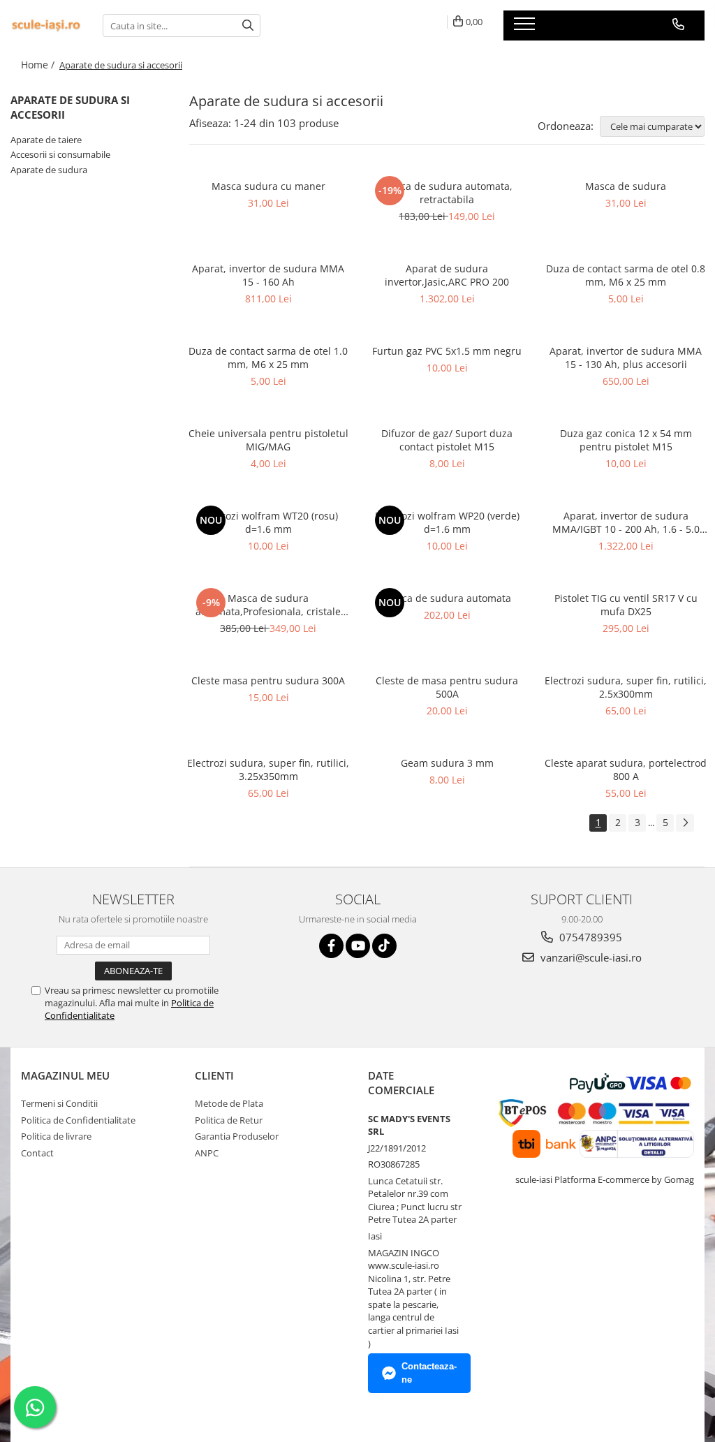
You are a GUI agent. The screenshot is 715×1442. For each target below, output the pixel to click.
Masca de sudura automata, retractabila (447, 192)
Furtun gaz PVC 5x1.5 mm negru (447, 351)
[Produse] (526, 27)
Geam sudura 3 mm (447, 763)
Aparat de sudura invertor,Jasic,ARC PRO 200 (447, 275)
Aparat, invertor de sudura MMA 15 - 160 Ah (268, 275)
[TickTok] (384, 946)
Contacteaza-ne (429, 1373)
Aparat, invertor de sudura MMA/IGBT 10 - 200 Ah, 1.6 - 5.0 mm (626, 522)
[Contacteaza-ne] (678, 24)
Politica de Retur (229, 1120)
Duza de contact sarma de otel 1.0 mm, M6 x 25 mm (268, 357)
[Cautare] (247, 25)
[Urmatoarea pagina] (685, 823)
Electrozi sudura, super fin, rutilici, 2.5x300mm (626, 687)
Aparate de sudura (48, 169)
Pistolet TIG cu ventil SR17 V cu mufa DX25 (626, 604)
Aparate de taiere (46, 139)
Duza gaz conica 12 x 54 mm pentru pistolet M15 (626, 440)
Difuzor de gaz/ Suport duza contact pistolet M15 (447, 440)
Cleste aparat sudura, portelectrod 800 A (626, 769)
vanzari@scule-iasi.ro (590, 957)
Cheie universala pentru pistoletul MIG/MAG (268, 440)
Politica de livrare (56, 1136)
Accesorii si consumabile (60, 154)
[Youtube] (358, 946)
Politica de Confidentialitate (78, 1120)
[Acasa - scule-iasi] (46, 26)
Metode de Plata (229, 1103)
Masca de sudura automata (447, 598)
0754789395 (589, 937)
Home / (39, 64)
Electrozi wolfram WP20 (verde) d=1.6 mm (447, 522)
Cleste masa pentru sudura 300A (268, 680)
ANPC (207, 1153)
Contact (37, 1153)
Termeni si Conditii (59, 1103)
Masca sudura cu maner (268, 186)
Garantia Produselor (237, 1136)
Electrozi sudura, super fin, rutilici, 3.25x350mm (268, 769)
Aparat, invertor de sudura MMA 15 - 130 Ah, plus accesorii (626, 357)
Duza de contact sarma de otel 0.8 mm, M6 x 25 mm (625, 275)
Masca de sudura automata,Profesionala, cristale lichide (268, 604)
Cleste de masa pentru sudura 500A (447, 687)
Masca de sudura (625, 186)
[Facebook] (331, 946)
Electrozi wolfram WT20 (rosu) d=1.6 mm (268, 522)
